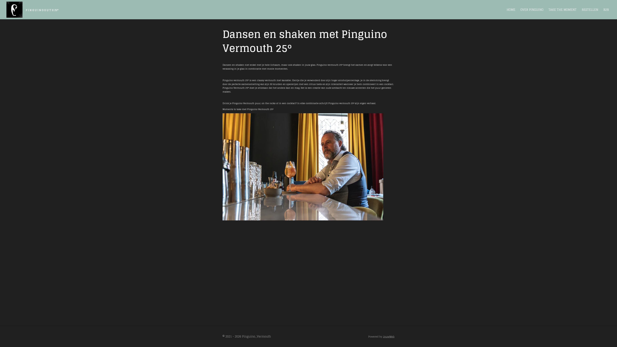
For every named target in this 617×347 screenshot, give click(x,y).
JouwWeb (388, 336)
